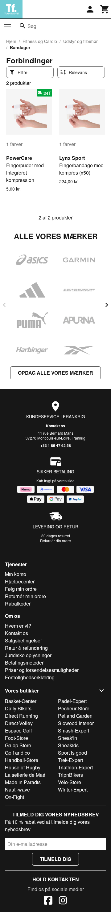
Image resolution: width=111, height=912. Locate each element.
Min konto (15, 574)
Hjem (11, 41)
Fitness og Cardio (40, 41)
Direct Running (21, 715)
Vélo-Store (69, 782)
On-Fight (14, 796)
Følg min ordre (21, 588)
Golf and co (17, 752)
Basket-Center (20, 701)
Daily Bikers (18, 708)
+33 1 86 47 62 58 (55, 445)
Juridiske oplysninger (28, 655)
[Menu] (7, 26)
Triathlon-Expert (75, 767)
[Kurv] (105, 9)
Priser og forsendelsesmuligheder (42, 669)
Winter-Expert (73, 789)
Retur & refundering (26, 647)
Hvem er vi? (18, 625)
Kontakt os (55, 425)
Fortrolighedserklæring (30, 677)
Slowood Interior (76, 723)
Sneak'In (67, 737)
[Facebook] (48, 901)
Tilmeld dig (55, 859)
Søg (31, 26)
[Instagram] (63, 901)
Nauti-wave (17, 789)
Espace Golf (18, 730)
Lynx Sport (72, 157)
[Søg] (22, 26)
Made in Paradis (23, 782)
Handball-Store (21, 760)
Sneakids (68, 745)
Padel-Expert (72, 701)
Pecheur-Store (73, 708)
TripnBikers (70, 774)
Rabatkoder (18, 603)
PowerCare (19, 157)
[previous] (4, 305)
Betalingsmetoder (24, 662)
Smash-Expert (73, 730)
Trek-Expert (70, 760)
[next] (106, 305)
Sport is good (72, 752)
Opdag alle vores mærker (55, 372)
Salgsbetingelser (23, 640)
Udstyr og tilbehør (80, 41)
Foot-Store (16, 737)
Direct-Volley (19, 723)
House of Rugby (22, 767)
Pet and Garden (75, 715)
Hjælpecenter (20, 581)
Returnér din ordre (55, 540)
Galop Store (18, 745)
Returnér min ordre (25, 596)
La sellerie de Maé (25, 774)
